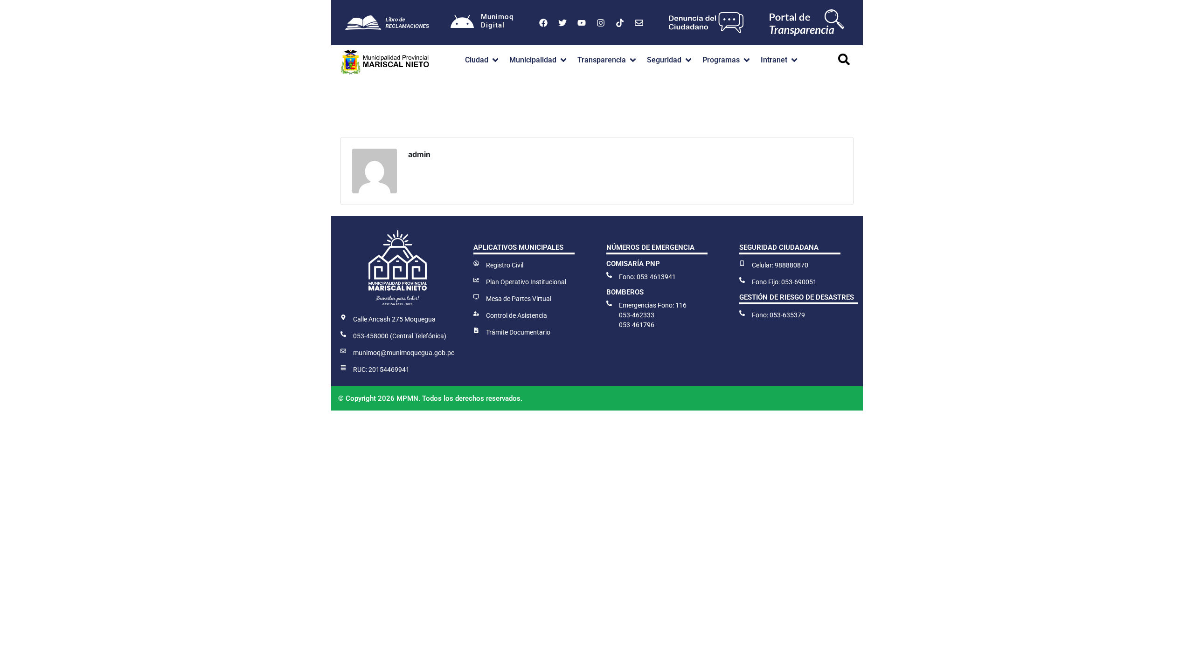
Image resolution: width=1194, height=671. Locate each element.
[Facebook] (543, 22)
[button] (482, 60)
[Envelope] (639, 22)
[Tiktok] (619, 22)
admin (419, 154)
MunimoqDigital (497, 21)
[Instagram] (600, 22)
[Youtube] (581, 22)
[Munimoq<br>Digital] (462, 22)
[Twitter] (562, 22)
